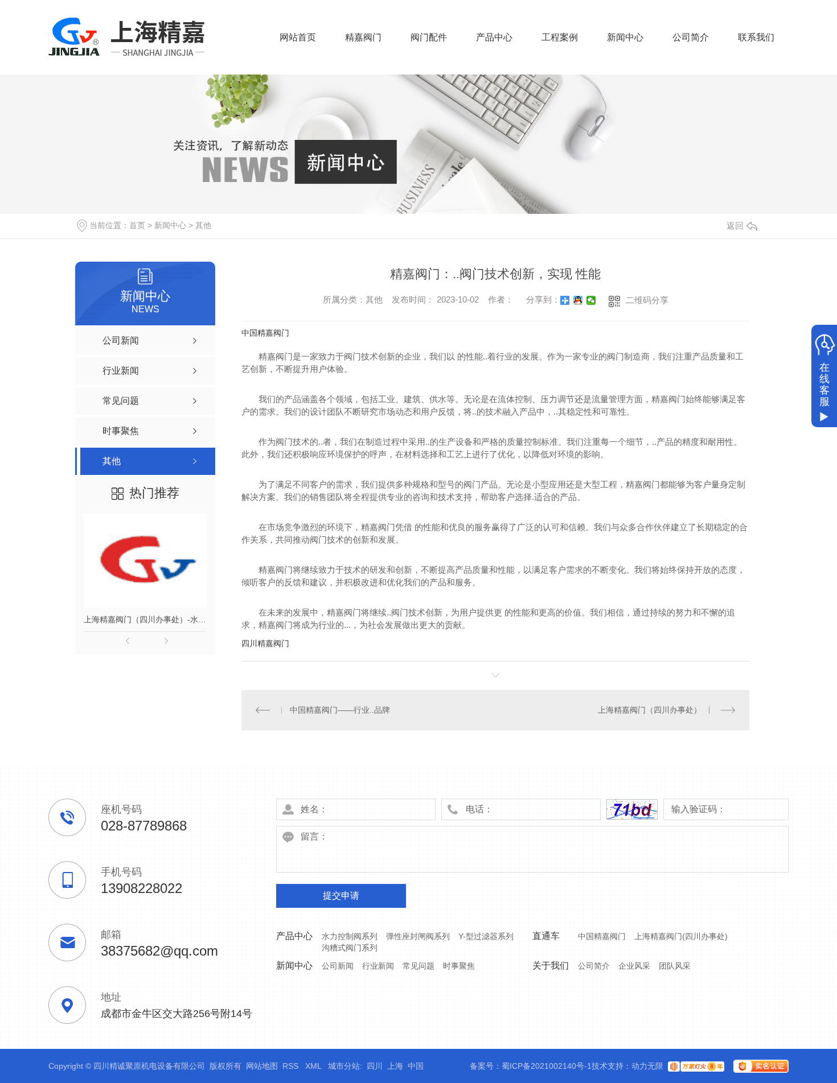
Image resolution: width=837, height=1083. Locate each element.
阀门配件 (429, 37)
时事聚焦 (459, 965)
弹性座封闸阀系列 (418, 936)
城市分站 (344, 1065)
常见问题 (418, 965)
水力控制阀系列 (350, 936)
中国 (416, 1065)
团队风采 (675, 965)
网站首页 (298, 37)
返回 (735, 225)
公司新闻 (338, 965)
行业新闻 (378, 965)
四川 (375, 1065)
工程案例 (559, 37)
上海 (395, 1065)
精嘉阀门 (363, 37)
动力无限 (647, 1065)
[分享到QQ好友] (578, 300)
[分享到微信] (591, 300)
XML (314, 1065)
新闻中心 (625, 37)
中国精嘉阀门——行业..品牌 (340, 709)
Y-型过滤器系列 (486, 936)
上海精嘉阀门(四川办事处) (681, 936)
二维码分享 (647, 300)
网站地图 (262, 1065)
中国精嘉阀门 (265, 332)
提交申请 (341, 895)
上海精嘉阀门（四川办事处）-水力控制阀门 (145, 619)
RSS (291, 1065)
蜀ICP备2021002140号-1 (547, 1065)
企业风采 (634, 965)
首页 (137, 225)
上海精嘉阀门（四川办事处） (649, 709)
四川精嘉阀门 (265, 643)
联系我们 (756, 37)
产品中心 (494, 37)
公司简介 (690, 37)
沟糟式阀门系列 (350, 947)
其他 (203, 225)
